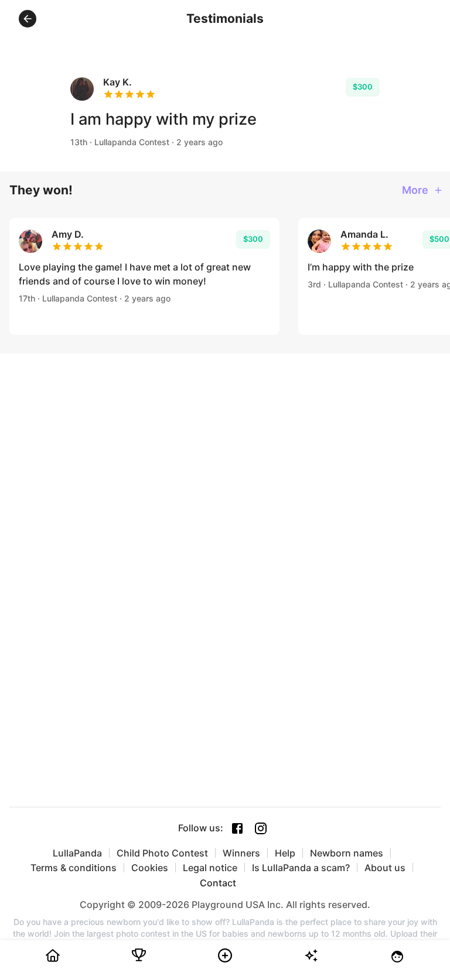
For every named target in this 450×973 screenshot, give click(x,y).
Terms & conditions (73, 867)
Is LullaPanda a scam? (301, 867)
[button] (27, 18)
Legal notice (210, 867)
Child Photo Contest (162, 853)
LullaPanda (77, 853)
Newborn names (346, 853)
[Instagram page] (260, 828)
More (415, 190)
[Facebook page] (237, 828)
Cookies (149, 867)
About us (384, 867)
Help (285, 853)
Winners (241, 853)
